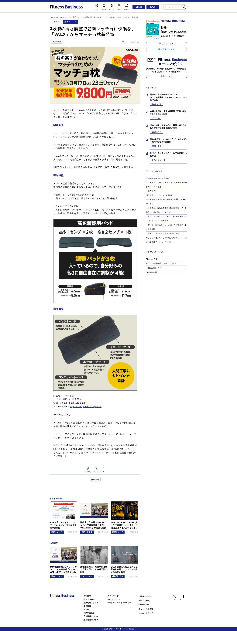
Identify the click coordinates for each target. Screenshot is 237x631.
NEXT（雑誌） (145, 600)
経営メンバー (89, 599)
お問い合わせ (89, 613)
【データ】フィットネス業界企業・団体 (163, 233)
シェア (103, 472)
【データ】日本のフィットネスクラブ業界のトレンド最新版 (166, 227)
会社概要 (87, 596)
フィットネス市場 (146, 609)
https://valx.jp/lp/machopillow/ (85, 406)
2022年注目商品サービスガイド (161, 263)
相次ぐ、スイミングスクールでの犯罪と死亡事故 (168, 154)
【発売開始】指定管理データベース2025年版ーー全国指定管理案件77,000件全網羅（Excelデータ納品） (166, 197)
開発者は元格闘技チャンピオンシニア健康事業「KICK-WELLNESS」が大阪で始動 (168, 97)
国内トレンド (70, 22)
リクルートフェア (146, 613)
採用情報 (87, 606)
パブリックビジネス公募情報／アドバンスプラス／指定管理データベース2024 (166, 240)
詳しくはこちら (166, 43)
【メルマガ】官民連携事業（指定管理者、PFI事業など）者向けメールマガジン (166, 210)
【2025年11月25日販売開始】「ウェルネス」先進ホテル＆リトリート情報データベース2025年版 (166, 182)
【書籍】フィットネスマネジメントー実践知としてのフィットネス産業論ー (166, 218)
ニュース (55, 22)
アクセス (87, 610)
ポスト (96, 472)
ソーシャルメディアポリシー (119, 603)
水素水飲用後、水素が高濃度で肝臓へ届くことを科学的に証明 (168, 112)
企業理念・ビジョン (92, 603)
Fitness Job (151, 259)
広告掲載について (91, 616)
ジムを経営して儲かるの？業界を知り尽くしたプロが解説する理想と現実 (168, 126)
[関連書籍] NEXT (154, 267)
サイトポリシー (113, 599)
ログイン (152, 7)
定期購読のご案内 (91, 620)
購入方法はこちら (166, 49)
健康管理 (57, 41)
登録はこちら (166, 76)
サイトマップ (113, 596)
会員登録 (138, 7)
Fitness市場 (151, 272)
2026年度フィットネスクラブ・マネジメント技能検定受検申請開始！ (168, 140)
